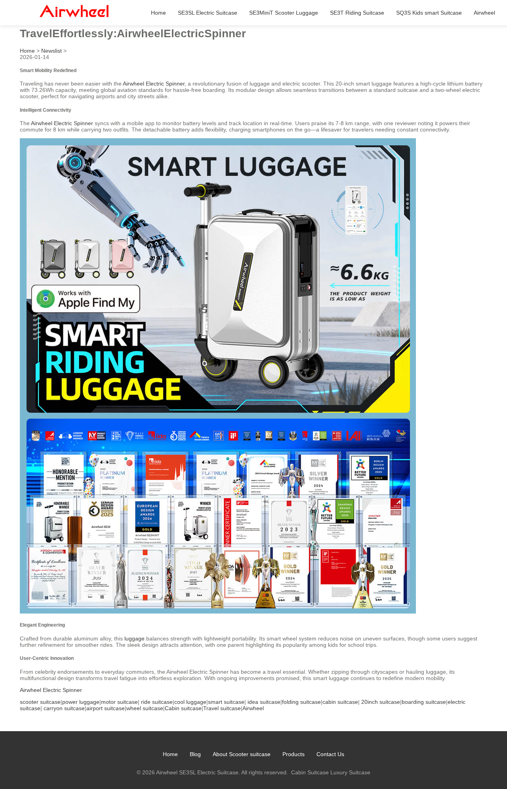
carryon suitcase (64, 708)
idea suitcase (264, 702)
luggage (134, 638)
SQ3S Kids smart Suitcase (429, 13)
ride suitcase (157, 702)
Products (293, 754)
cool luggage (190, 702)
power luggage (80, 702)
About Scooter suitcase (242, 754)
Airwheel (484, 13)
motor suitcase (119, 702)
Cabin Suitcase (310, 772)
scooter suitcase (40, 702)
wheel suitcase (144, 708)
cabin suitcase (340, 702)
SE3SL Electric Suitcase (207, 13)
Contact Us (330, 754)
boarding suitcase (424, 702)
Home (158, 13)
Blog (195, 754)
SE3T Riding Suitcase (357, 13)
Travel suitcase (222, 708)
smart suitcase (226, 702)
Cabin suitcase (183, 708)
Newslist (51, 51)
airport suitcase (105, 708)
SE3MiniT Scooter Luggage (283, 13)
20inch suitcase (380, 702)
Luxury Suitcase (350, 772)
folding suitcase (301, 702)
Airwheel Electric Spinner (154, 83)
